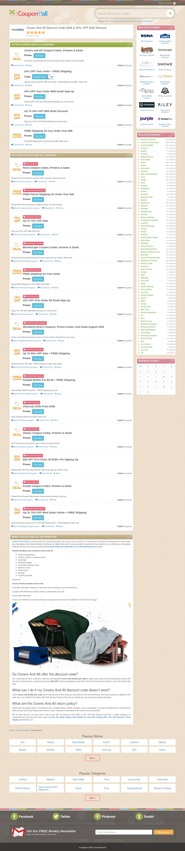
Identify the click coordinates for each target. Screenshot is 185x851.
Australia (144, 223)
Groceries (144, 243)
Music (143, 182)
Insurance (145, 292)
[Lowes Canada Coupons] (165, 35)
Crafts (143, 283)
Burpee (22, 749)
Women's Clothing (162, 788)
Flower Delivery (22, 788)
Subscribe (164, 832)
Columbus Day (146, 347)
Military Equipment (148, 326)
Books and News (147, 217)
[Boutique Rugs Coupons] (165, 118)
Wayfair (162, 742)
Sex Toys (144, 350)
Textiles (144, 272)
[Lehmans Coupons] (147, 49)
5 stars (43, 32)
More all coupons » (23, 181)
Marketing (145, 277)
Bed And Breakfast (148, 329)
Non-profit (145, 280)
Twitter (65, 816)
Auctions (144, 234)
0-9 (140, 366)
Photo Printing (146, 338)
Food (143, 177)
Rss (174, 3)
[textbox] (123, 832)
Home (11, 730)
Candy (143, 303)
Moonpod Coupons (146, 69)
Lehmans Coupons (146, 55)
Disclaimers (93, 3)
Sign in (161, 3)
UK (142, 352)
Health (143, 179)
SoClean (134, 742)
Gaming (144, 200)
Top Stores (15, 3)
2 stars (32, 32)
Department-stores (148, 139)
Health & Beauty (147, 286)
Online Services (147, 246)
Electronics (145, 203)
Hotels (78, 788)
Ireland (143, 298)
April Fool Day (146, 321)
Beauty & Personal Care (150, 252)
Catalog (144, 185)
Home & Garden (147, 145)
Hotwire (50, 742)
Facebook (26, 816)
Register (168, 3)
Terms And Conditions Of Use (74, 3)
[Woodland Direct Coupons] (147, 76)
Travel (143, 162)
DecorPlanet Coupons (165, 82)
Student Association (148, 312)
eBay (121, 21)
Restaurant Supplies (149, 324)
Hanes (162, 749)
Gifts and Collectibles (149, 174)
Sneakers (144, 194)
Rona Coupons (147, 41)
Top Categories (28, 3)
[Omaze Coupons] (147, 104)
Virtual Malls (145, 332)
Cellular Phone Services (150, 257)
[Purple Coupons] (147, 118)
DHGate (50, 749)
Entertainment (146, 211)
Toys (142, 318)
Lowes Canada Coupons (165, 42)
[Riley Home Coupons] (165, 104)
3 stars (35, 32)
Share (29, 65)
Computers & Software (149, 220)
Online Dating (146, 289)
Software (50, 779)
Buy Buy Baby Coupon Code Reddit (67, 717)
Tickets (143, 231)
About (38, 3)
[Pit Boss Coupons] (165, 90)
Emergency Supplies (149, 335)
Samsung (106, 749)
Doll (142, 341)
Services (144, 171)
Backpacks (145, 188)
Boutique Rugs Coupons (165, 125)
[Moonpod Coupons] (147, 64)
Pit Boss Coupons (165, 96)
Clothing (144, 148)
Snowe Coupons (165, 69)
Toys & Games (146, 269)
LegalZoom (148, 21)
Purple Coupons (146, 124)
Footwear (144, 208)
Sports (143, 165)
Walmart (127, 21)
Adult (143, 275)
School (143, 191)
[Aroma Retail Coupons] (147, 90)
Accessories (134, 779)
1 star (28, 32)
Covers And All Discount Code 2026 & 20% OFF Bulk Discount (68, 546)
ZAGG (78, 749)
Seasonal (144, 266)
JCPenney (114, 21)
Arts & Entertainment (149, 249)
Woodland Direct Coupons (146, 82)
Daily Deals (145, 240)
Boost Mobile (78, 742)
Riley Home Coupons (165, 111)
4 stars (39, 32)
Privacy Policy (55, 3)
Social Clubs (146, 306)
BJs (23, 742)
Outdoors (144, 205)
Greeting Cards (147, 197)
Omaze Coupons (146, 110)
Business (144, 254)
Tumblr (149, 816)
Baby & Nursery (147, 156)
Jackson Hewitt (137, 21)
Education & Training (149, 260)
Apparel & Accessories (150, 142)
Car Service (145, 344)
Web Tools (145, 309)
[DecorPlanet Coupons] (165, 76)
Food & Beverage (148, 226)
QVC (134, 749)
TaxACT (106, 742)
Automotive (145, 168)
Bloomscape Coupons (165, 56)
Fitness (143, 228)
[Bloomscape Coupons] (165, 49)
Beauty (143, 151)
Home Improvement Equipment (47, 788)
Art (142, 315)
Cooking (144, 153)
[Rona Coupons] (147, 35)
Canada (144, 214)
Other (143, 301)
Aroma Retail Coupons (147, 97)
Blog (45, 3)
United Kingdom (147, 295)
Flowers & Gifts (146, 263)
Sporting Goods (134, 788)
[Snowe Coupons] (165, 64)
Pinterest (108, 816)
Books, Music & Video (149, 237)
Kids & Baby (145, 159)
